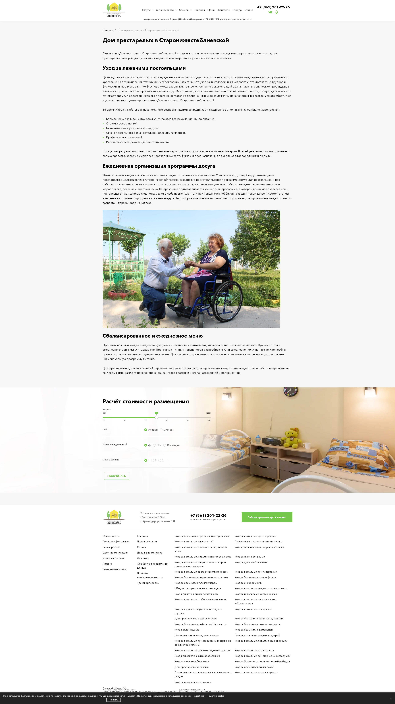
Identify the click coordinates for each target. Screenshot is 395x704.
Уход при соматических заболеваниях (197, 655)
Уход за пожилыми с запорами (253, 608)
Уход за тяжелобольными (250, 556)
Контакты (224, 9)
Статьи (249, 9)
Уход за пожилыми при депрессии (255, 535)
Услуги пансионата (113, 558)
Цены (211, 9)
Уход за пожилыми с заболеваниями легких (200, 599)
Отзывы (184, 9)
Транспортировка (148, 582)
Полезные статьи (147, 541)
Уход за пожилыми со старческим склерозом (202, 571)
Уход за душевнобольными (251, 562)
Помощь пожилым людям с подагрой (257, 635)
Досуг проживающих (115, 552)
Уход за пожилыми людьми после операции (261, 640)
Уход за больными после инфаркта (255, 577)
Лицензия (143, 558)
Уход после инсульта (187, 629)
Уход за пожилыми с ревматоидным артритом (202, 650)
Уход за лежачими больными (192, 661)
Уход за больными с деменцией (254, 629)
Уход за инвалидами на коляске (193, 682)
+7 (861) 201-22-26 (273, 7)
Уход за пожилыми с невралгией (194, 541)
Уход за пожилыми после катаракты (256, 672)
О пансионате (165, 9)
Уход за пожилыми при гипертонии (256, 571)
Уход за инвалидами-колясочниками (256, 593)
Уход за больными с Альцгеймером (196, 582)
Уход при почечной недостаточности (196, 593)
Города (237, 9)
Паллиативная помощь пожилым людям (258, 541)
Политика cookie (216, 696)
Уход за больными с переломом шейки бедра (262, 661)
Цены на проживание (149, 552)
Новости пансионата (115, 569)
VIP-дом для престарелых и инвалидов (198, 588)
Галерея (200, 9)
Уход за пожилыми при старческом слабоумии (262, 655)
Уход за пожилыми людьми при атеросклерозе (203, 556)
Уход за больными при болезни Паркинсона (201, 624)
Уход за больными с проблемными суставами (202, 535)
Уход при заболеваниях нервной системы (259, 547)
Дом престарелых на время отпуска (196, 618)
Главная (108, 30)
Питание (107, 563)
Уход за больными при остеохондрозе (258, 624)
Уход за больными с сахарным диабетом (259, 618)
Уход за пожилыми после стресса (254, 650)
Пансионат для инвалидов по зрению (197, 635)
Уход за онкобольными (248, 582)
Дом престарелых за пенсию (192, 666)
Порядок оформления (116, 541)
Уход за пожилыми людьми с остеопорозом (261, 588)
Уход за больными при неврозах (254, 666)
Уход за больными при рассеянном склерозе (201, 577)
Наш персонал (111, 547)
